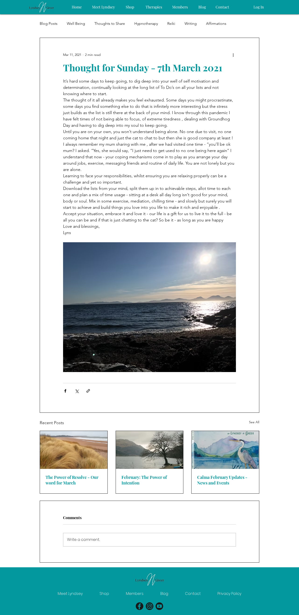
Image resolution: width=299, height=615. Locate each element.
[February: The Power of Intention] (149, 450)
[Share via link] (88, 391)
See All (254, 422)
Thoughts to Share (109, 23)
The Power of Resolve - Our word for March (72, 480)
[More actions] (233, 55)
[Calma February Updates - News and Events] (225, 450)
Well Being (76, 23)
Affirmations (216, 23)
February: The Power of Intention (144, 480)
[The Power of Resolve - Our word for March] (73, 450)
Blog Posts (48, 23)
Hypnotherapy (146, 23)
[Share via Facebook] (65, 391)
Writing (191, 23)
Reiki (171, 23)
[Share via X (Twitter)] (77, 391)
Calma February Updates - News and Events (222, 480)
